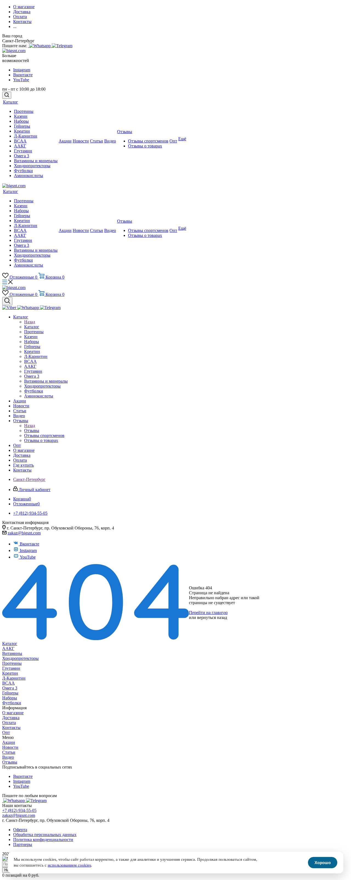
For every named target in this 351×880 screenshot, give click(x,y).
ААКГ (8, 648)
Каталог (31, 326)
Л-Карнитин (14, 678)
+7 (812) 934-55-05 (19, 810)
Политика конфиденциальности (43, 839)
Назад (29, 322)
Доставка (10, 717)
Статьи (8, 752)
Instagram (21, 70)
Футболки (11, 702)
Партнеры (22, 844)
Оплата (9, 722)
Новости (10, 747)
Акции (8, 742)
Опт (6, 732)
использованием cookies (69, 865)
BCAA (8, 683)
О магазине (13, 712)
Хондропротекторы (20, 658)
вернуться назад (212, 617)
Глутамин (11, 668)
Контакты (11, 727)
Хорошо (323, 862)
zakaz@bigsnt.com (24, 533)
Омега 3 (9, 688)
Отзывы (31, 430)
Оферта (20, 829)
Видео (8, 757)
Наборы (9, 698)
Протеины (12, 663)
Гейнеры (10, 693)
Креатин (10, 673)
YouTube (21, 79)
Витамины (12, 653)
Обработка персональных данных (45, 834)
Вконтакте (23, 74)
